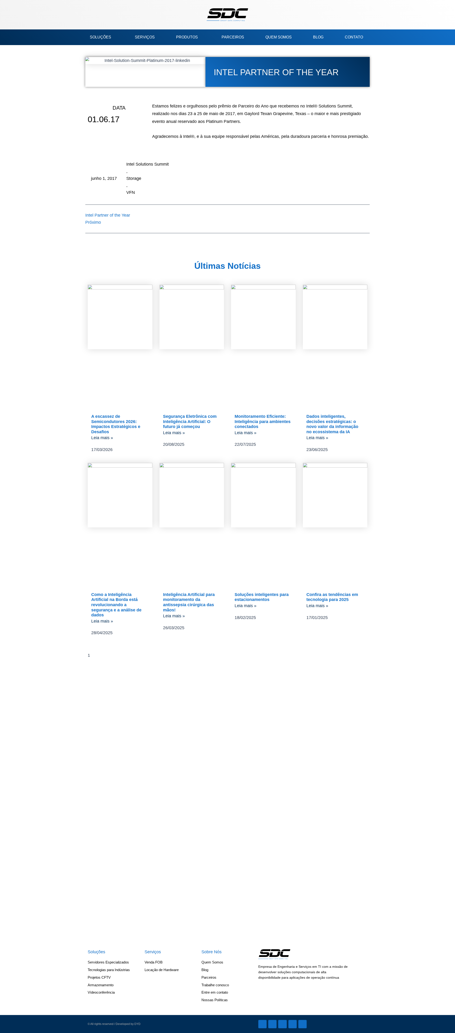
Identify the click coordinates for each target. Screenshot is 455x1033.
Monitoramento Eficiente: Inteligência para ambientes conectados (263, 421)
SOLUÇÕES (100, 37)
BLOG (318, 37)
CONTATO (354, 37)
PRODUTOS (187, 37)
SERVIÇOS (145, 37)
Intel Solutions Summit (147, 164)
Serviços (153, 951)
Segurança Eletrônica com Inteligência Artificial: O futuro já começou (190, 421)
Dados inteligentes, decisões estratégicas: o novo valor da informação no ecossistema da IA (332, 424)
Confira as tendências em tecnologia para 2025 (332, 597)
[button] (98, 15)
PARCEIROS (233, 37)
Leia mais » (102, 437)
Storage (133, 178)
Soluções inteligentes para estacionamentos (262, 597)
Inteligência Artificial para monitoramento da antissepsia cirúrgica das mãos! (189, 602)
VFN (130, 192)
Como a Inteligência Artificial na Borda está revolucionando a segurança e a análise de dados (116, 604)
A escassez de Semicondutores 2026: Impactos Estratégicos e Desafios (115, 424)
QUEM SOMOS (278, 37)
